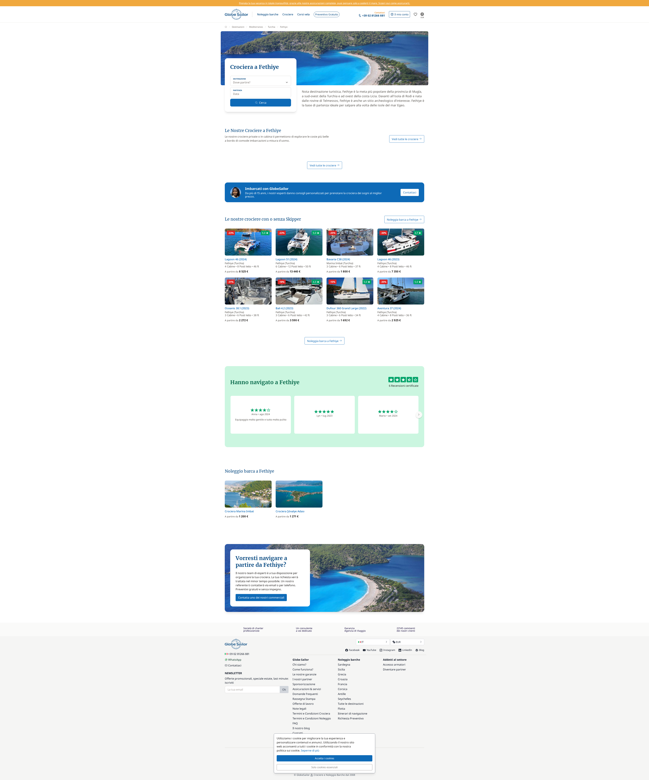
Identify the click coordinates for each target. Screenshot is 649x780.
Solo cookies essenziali (324, 767)
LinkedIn (407, 650)
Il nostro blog (301, 728)
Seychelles (344, 699)
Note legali (299, 708)
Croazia (342, 679)
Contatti (298, 733)
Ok (284, 689)
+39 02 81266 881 (238, 654)
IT (362, 642)
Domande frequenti (305, 694)
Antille (342, 694)
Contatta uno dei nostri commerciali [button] (261, 597)
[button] (267, 14)
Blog (421, 650)
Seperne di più (310, 750)
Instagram (389, 650)
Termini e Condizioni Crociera (311, 713)
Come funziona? (303, 669)
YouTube (371, 650)
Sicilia (341, 669)
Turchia (271, 26)
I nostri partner (302, 679)
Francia (342, 684)
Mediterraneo (256, 26)
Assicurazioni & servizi (307, 689)
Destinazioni (238, 26)
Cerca (262, 102)
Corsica (342, 689)
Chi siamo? (299, 664)
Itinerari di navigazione (352, 713)
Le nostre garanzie (304, 674)
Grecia (342, 674)
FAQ (295, 723)
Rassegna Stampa (304, 699)
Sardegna (344, 664)
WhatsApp (234, 660)
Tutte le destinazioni (351, 704)
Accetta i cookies (324, 758)
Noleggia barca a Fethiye (403, 219)
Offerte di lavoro (303, 704)
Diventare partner (394, 669)
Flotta (341, 708)
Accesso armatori (394, 664)
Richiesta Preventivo (351, 718)
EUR (398, 642)
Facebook (354, 650)
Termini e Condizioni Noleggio (312, 718)
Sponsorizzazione (304, 684)
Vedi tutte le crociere (405, 139)
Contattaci (409, 192)
